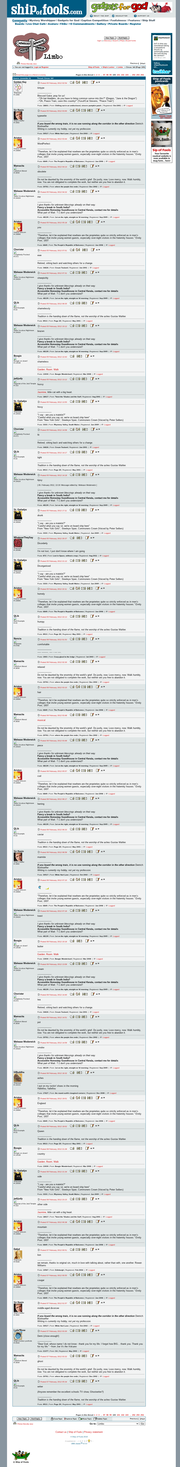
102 (122, 75)
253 (138, 75)
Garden (41, 369)
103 (126, 75)
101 (118, 75)
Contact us (61, 1432)
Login (36, 67)
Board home (131, 41)
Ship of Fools (75, 1432)
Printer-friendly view (28, 64)
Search (115, 41)
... (101, 75)
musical (41, 720)
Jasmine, (42, 392)
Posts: (42, 106)
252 (133, 75)
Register (45, 67)
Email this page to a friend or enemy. (31, 75)
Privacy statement (93, 1432)
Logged (129, 106)
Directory (107, 41)
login (99, 41)
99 (111, 75)
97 (104, 75)
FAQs (122, 41)
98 (107, 75)
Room (49, 369)
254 (142, 75)
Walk (56, 369)
